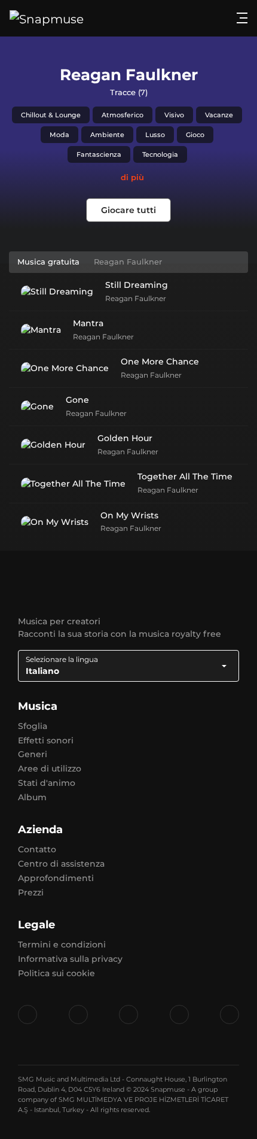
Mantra (88, 323)
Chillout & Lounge (51, 115)
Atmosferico (122, 115)
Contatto (37, 849)
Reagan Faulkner (135, 298)
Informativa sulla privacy (70, 958)
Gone (77, 399)
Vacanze (219, 115)
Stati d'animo (46, 782)
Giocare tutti (128, 210)
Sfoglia (32, 726)
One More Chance (160, 361)
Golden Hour (124, 438)
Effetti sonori (46, 740)
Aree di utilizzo (49, 768)
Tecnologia (160, 154)
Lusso (155, 134)
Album (32, 797)
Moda (59, 134)
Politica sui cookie (56, 973)
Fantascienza (99, 154)
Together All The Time (184, 476)
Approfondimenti (56, 878)
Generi (32, 754)
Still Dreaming (136, 285)
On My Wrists (129, 515)
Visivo (174, 115)
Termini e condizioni (62, 944)
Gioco (195, 134)
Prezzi (31, 892)
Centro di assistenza (61, 863)
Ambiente (107, 134)
